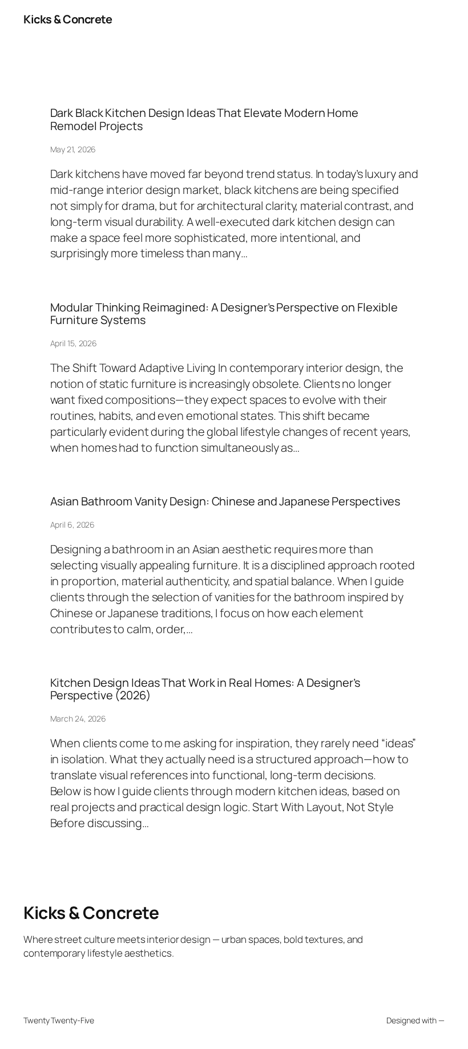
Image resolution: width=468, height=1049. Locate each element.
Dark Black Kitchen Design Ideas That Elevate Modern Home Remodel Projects (204, 119)
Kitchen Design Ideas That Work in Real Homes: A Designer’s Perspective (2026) (205, 689)
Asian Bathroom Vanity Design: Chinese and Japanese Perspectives (225, 501)
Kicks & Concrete (67, 19)
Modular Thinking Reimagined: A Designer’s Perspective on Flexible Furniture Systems (224, 314)
